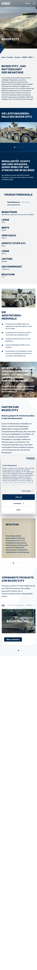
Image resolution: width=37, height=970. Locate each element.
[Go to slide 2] (17, 147)
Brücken (29, 605)
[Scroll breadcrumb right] (34, 57)
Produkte (10, 57)
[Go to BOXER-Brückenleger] (21, 650)
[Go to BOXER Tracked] (18, 650)
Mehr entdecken (13, 639)
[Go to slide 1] (14, 147)
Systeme (18, 57)
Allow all (18, 497)
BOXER (24, 57)
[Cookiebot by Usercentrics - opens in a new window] (26, 458)
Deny (18, 510)
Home (3, 57)
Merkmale (26, 202)
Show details (26, 491)
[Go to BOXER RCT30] (23, 650)
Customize (17, 503)
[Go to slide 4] (22, 147)
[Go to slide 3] (19, 147)
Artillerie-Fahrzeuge (15, 605)
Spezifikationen (13, 202)
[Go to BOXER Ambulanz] (26, 650)
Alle (3, 605)
